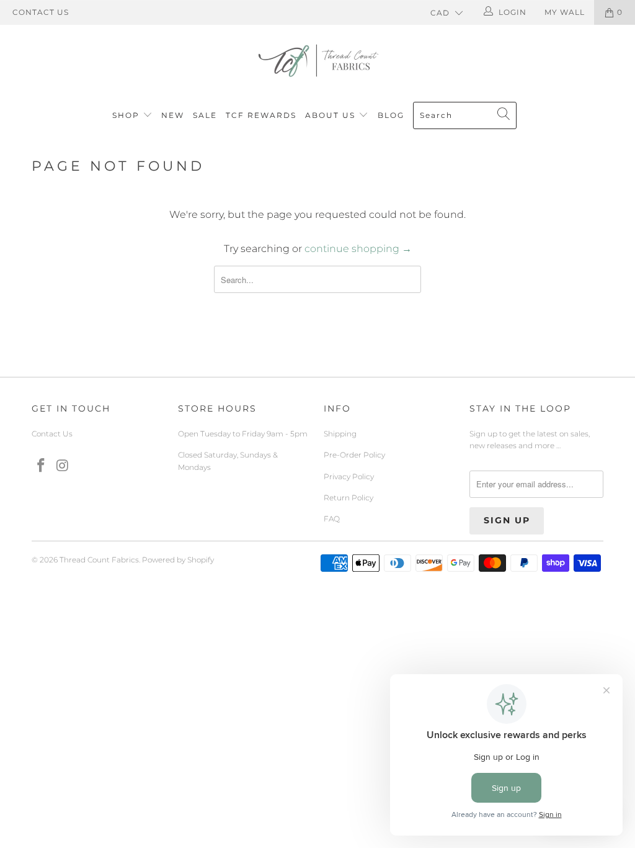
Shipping (340, 433)
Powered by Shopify (178, 559)
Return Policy (348, 497)
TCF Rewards (261, 115)
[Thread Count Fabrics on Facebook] (41, 466)
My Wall (564, 12)
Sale (205, 115)
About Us (331, 115)
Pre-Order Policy (354, 454)
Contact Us (40, 12)
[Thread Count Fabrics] (317, 60)
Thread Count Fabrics (99, 559)
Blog (391, 115)
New (172, 115)
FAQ (332, 518)
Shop (126, 115)
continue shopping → (358, 249)
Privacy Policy (349, 476)
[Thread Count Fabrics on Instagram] (62, 466)
